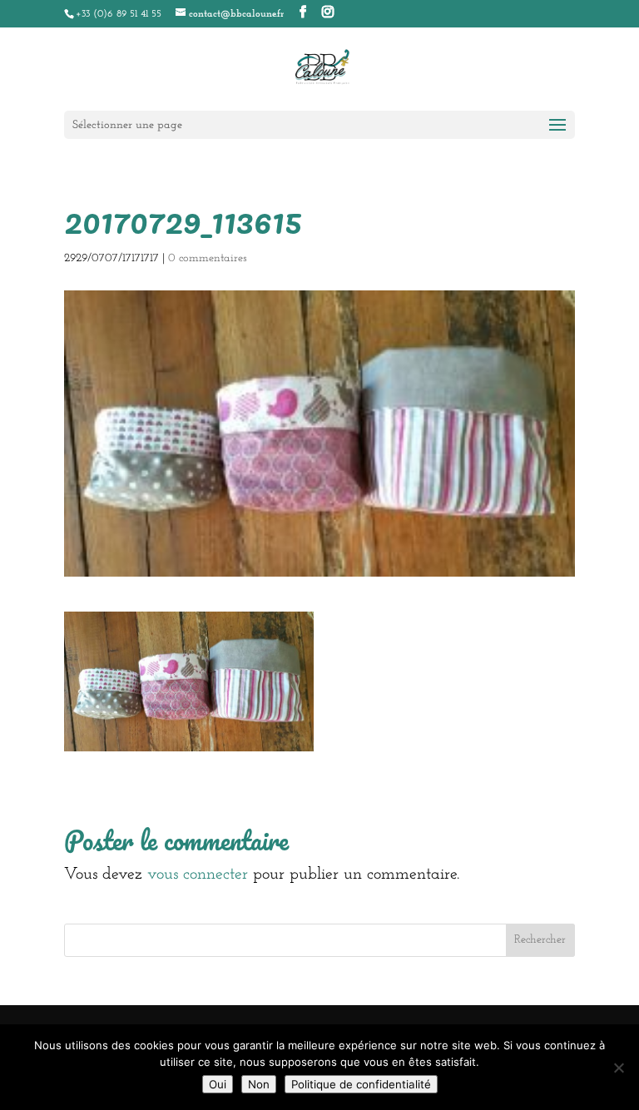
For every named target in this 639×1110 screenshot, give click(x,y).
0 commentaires (207, 258)
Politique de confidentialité (361, 1084)
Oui (217, 1084)
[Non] (618, 1067)
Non (259, 1084)
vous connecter (197, 874)
